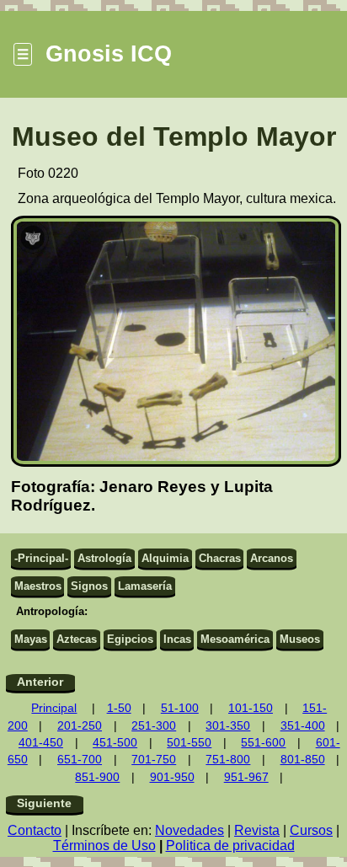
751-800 (228, 759)
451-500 (115, 742)
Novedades (189, 830)
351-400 (302, 726)
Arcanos (271, 558)
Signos (89, 586)
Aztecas (76, 639)
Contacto (34, 830)
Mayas (30, 639)
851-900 (97, 777)
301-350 (228, 726)
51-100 (180, 708)
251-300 (153, 726)
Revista (257, 830)
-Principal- (41, 558)
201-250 (79, 726)
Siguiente (44, 803)
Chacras (220, 558)
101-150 (250, 708)
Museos (300, 639)
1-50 (119, 708)
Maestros (37, 586)
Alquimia (165, 558)
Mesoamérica (235, 639)
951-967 (246, 777)
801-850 (302, 759)
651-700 (79, 759)
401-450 (41, 742)
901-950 (172, 777)
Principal (54, 708)
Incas (177, 639)
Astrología (104, 558)
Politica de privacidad (230, 845)
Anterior (40, 682)
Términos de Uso (104, 845)
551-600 (263, 742)
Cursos (311, 830)
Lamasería (145, 586)
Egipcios (130, 639)
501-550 (189, 742)
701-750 (153, 759)
